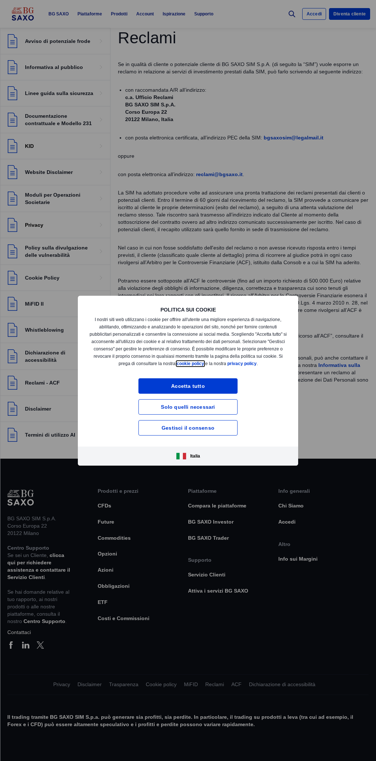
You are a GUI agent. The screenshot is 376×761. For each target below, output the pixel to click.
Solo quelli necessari (188, 407)
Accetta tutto (188, 386)
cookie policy (204, 363)
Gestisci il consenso (188, 428)
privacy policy (257, 363)
